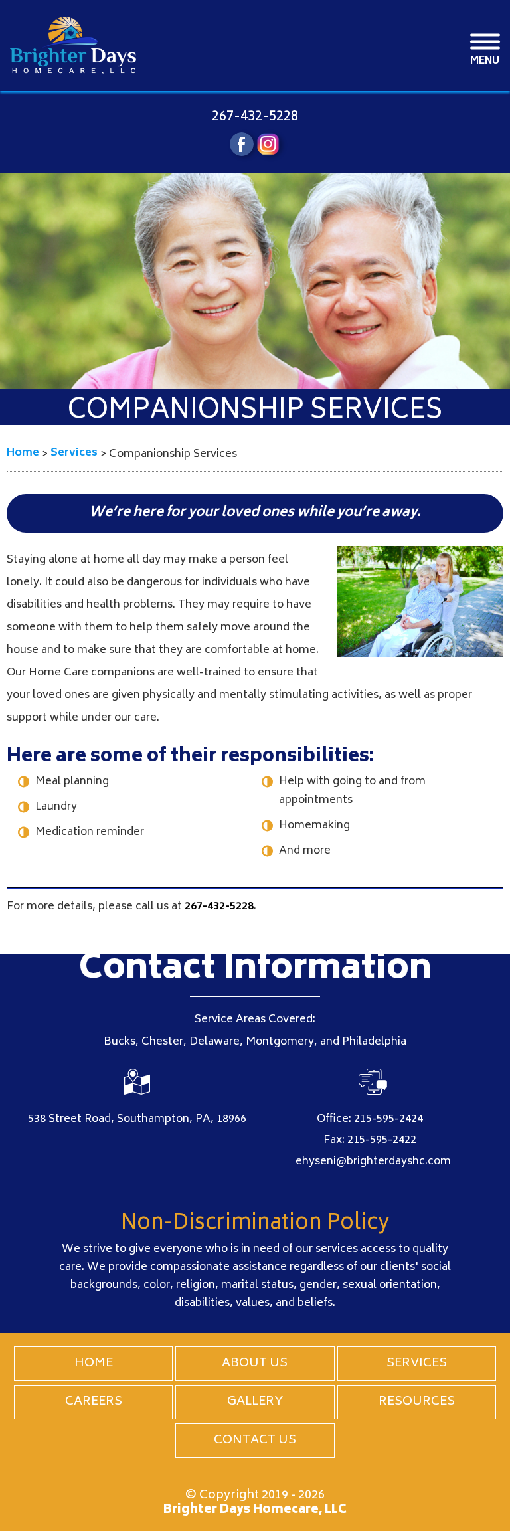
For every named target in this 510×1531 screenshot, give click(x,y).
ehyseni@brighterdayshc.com (373, 1161)
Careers (93, 1402)
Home (93, 1363)
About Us (255, 1363)
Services (416, 1363)
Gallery (255, 1402)
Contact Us (255, 1440)
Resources (417, 1402)
